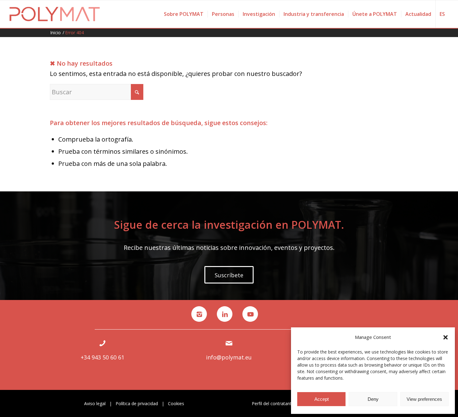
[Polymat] (54, 14)
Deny (373, 399)
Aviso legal (95, 403)
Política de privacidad (137, 403)
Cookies (176, 403)
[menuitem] (184, 14)
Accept (321, 399)
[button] (445, 337)
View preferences (424, 399)
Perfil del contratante (273, 403)
